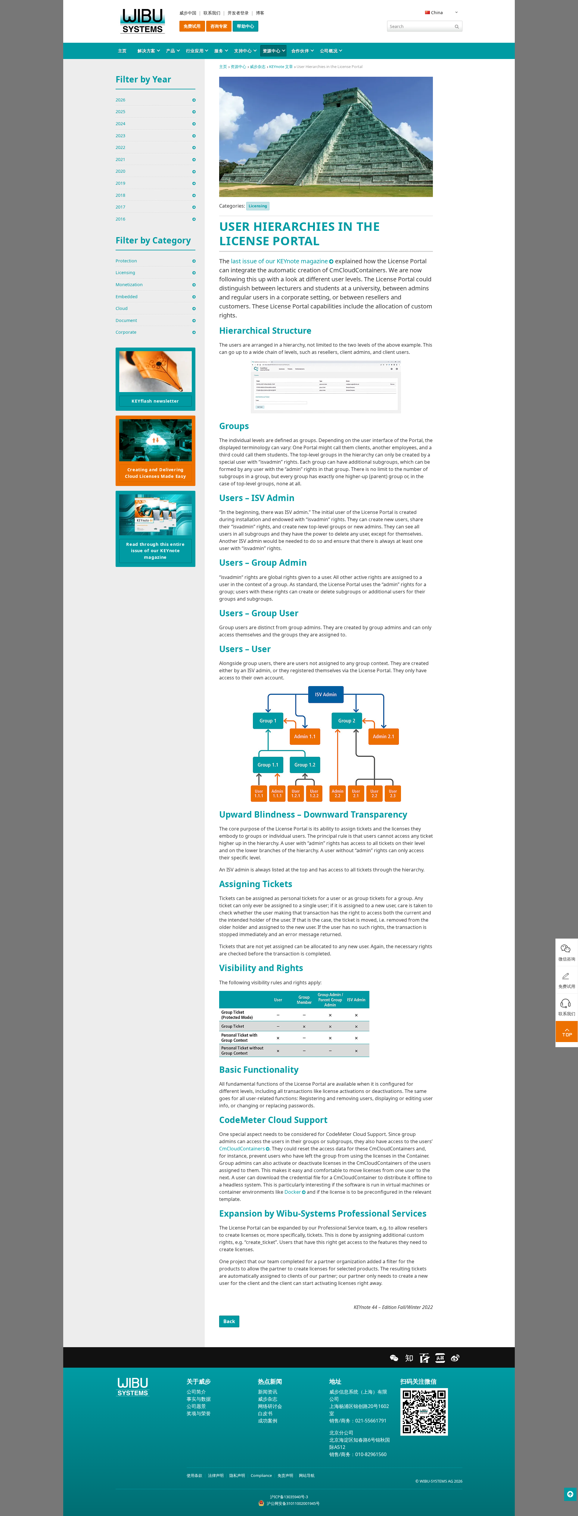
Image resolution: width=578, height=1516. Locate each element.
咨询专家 (219, 26)
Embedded (127, 296)
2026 (120, 100)
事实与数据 (199, 1399)
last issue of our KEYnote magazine (279, 261)
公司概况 (329, 51)
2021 (120, 159)
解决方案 (146, 51)
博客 (260, 13)
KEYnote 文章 (281, 66)
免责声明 (285, 1475)
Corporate (126, 332)
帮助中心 (245, 26)
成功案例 (267, 1420)
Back (229, 1321)
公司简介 (196, 1391)
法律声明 (216, 1475)
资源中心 (272, 51)
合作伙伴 (300, 51)
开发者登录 (238, 13)
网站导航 (307, 1475)
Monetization (129, 284)
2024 (120, 123)
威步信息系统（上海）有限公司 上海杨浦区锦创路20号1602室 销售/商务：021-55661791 (359, 1406)
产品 (170, 51)
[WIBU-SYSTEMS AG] (143, 21)
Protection (126, 261)
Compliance (261, 1475)
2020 (120, 171)
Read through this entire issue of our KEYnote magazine (155, 550)
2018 (120, 195)
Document (126, 320)
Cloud (122, 308)
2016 (120, 219)
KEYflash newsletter (155, 401)
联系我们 (212, 13)
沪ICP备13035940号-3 (289, 1496)
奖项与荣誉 (199, 1413)
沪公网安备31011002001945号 (293, 1503)
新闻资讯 (267, 1391)
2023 (120, 135)
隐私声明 (237, 1475)
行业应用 (195, 51)
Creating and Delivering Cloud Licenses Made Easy (155, 473)
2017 (120, 207)
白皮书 (265, 1413)
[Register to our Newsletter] (155, 371)
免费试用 (192, 26)
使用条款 (194, 1475)
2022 (120, 147)
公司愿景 (196, 1406)
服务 (218, 51)
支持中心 (243, 51)
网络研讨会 (270, 1406)
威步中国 (187, 13)
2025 (120, 111)
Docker (292, 1192)
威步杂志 (258, 66)
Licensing (258, 206)
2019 (120, 183)
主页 (122, 51)
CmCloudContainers (242, 1148)
